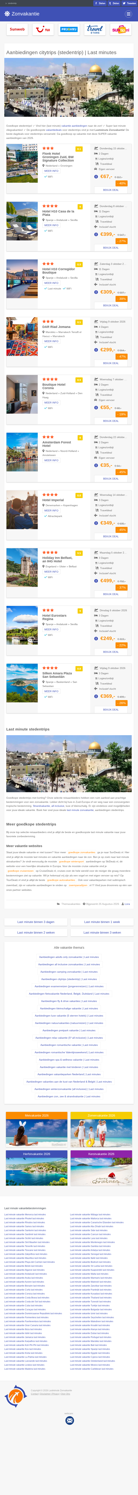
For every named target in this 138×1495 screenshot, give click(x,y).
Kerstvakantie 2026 (101, 1154)
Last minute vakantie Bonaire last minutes (24, 1286)
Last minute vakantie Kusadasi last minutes (91, 1293)
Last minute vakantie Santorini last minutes (25, 1230)
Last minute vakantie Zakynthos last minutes (25, 1254)
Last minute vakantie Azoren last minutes (24, 1282)
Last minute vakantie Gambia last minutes (90, 1246)
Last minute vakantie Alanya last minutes (90, 1329)
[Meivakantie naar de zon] (36, 1132)
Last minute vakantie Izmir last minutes (89, 1313)
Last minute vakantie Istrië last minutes (23, 1333)
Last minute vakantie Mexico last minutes (90, 1365)
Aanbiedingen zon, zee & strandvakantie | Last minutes (69, 1096)
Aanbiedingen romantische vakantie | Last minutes (69, 1044)
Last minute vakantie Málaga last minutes (90, 1214)
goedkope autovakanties (61, 880)
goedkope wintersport (71, 861)
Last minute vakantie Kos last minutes (22, 1349)
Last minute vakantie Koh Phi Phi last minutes (26, 1345)
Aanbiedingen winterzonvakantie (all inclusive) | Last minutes (69, 1089)
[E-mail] (69, 1420)
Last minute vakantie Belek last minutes (23, 1266)
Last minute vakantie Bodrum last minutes (90, 1262)
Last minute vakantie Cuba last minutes (23, 1305)
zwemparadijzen (78, 885)
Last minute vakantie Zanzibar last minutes (91, 1286)
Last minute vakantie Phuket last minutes (24, 1218)
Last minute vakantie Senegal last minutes (90, 1254)
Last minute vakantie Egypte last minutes (90, 1353)
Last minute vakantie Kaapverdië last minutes (92, 1270)
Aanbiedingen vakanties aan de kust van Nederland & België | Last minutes (69, 1081)
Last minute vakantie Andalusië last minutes (25, 1274)
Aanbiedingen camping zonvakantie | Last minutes (69, 971)
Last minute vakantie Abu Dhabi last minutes (91, 1226)
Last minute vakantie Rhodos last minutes (24, 1222)
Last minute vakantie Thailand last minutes (91, 1297)
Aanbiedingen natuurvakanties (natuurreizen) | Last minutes (69, 1023)
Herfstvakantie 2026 (36, 1154)
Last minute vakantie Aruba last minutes (23, 1278)
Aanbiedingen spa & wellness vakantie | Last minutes (69, 1059)
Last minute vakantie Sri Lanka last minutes (91, 1266)
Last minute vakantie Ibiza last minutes (23, 1329)
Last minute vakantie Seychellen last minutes (92, 1317)
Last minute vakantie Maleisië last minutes (90, 1282)
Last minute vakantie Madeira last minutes (24, 1369)
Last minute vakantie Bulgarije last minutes (91, 1309)
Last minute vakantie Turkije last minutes (90, 1305)
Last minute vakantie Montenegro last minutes (92, 1242)
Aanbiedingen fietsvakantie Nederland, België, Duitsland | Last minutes (69, 993)
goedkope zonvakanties (81, 852)
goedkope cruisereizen (21, 870)
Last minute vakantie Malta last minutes (89, 1274)
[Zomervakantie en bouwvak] (101, 1132)
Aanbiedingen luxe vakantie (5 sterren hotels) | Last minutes (69, 1015)
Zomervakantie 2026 (101, 1115)
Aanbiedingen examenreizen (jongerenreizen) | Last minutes (69, 986)
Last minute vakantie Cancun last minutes (90, 1234)
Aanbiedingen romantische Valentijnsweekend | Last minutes (69, 1052)
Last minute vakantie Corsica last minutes (24, 1293)
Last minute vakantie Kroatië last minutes (90, 1325)
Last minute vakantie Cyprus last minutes (90, 1357)
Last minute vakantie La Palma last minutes (25, 1357)
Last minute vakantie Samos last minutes (24, 1226)
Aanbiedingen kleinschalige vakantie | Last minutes (69, 1008)
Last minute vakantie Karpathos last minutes (25, 1341)
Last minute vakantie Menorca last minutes (25, 1214)
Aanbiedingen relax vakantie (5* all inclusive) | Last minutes (69, 1037)
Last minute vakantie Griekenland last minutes (92, 1361)
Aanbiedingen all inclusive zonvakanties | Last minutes (69, 964)
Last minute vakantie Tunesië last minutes (90, 1301)
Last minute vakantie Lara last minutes (88, 1238)
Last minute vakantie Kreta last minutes (23, 1353)
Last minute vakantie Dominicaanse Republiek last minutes (33, 1313)
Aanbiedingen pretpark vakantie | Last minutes (69, 1030)
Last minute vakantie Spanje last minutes (90, 1349)
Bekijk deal (111, 190)
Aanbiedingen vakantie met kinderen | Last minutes (69, 1067)
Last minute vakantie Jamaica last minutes (24, 1337)
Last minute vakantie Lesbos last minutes (24, 1365)
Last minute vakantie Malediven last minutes (91, 1321)
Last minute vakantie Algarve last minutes (24, 1270)
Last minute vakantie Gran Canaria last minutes (27, 1325)
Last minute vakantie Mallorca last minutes (90, 1218)
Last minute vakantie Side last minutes (88, 1230)
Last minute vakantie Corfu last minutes (23, 1289)
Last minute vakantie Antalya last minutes (90, 1250)
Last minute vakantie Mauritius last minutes (25, 1258)
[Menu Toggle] (128, 14)
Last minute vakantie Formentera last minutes (26, 1317)
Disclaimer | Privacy (49, 1394)
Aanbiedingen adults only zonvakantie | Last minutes (69, 957)
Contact (34, 1394)
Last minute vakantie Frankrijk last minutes (90, 1289)
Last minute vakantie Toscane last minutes (24, 1250)
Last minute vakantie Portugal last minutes (90, 1337)
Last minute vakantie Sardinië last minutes (24, 1234)
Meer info (51, 170)
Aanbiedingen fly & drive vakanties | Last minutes (69, 1001)
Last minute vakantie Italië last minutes (89, 1258)
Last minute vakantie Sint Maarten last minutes (27, 1242)
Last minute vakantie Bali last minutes (88, 1345)
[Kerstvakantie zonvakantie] (101, 1171)
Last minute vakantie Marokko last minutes (90, 1341)
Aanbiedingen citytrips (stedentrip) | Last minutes (69, 979)
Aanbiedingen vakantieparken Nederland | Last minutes (69, 1074)
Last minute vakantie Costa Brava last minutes (26, 1297)
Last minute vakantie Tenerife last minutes (24, 1246)
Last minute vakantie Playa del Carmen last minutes (29, 1262)
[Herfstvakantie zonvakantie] (36, 1171)
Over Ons (65, 1394)
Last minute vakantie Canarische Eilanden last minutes (97, 1222)
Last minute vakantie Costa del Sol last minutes (27, 1301)
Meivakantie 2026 (37, 1115)
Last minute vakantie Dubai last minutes (89, 1333)
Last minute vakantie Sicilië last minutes (23, 1238)
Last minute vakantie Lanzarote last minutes (25, 1361)
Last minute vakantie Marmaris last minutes (91, 1278)
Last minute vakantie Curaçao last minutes (25, 1309)
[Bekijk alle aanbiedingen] (17, 29)
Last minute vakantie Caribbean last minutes (91, 1369)
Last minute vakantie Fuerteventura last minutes (27, 1321)
